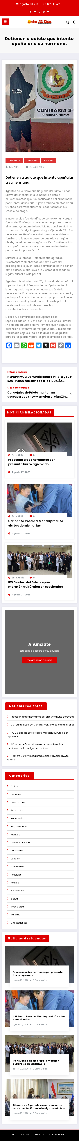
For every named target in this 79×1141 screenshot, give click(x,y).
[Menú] (5, 21)
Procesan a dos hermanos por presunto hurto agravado (31, 462)
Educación (17, 818)
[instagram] (44, 11)
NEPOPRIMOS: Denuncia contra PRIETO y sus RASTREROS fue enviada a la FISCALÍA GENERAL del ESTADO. (39, 379)
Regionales (17, 890)
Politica (15, 882)
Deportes (16, 794)
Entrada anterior (17, 372)
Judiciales (32, 160)
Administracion (56, 1134)
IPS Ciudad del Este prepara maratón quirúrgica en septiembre (35, 584)
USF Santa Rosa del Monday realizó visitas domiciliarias (35, 523)
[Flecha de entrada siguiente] (71, 394)
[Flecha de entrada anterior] (71, 376)
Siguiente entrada (18, 387)
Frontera (15, 834)
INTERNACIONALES (20, 842)
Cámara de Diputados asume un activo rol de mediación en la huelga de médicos (39, 1106)
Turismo (15, 914)
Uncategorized (19, 922)
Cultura (15, 786)
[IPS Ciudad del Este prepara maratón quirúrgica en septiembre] (39, 561)
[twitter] (35, 11)
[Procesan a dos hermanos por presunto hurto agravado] (39, 438)
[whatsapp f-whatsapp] (39, 11)
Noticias (25, 1134)
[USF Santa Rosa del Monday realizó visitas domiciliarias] (39, 500)
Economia (17, 810)
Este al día (14, 167)
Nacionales (17, 866)
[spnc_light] (74, 23)
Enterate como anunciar (39, 660)
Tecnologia (17, 906)
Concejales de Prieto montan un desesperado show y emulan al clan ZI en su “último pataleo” (37, 395)
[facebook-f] (30, 11)
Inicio (13, 1134)
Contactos (39, 1134)
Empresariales (19, 826)
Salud (14, 898)
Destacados (14, 160)
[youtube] (48, 11)
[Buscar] (67, 22)
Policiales (48, 160)
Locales (15, 858)
